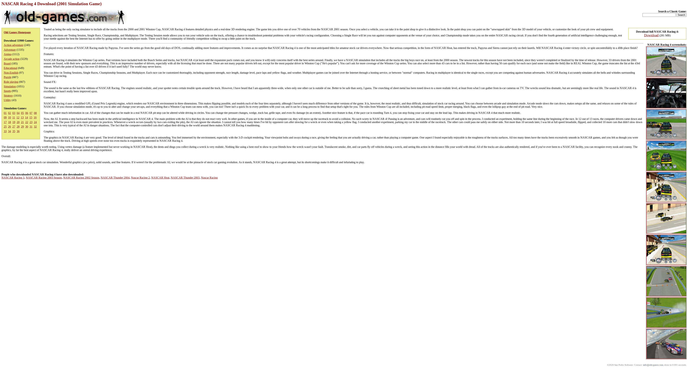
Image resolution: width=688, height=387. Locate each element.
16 (35, 117)
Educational (10, 68)
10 (9, 117)
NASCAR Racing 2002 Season (81, 177)
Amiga (7, 54)
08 (35, 112)
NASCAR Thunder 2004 (115, 177)
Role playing (11, 81)
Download (651, 35)
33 (5, 131)
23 (31, 122)
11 (13, 117)
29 (22, 126)
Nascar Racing (209, 177)
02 (9, 112)
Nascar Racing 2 (140, 177)
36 (18, 131)
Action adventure (13, 45)
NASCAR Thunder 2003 (185, 177)
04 (18, 112)
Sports (7, 90)
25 (5, 126)
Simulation (10, 86)
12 (17, 117)
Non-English (11, 72)
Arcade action (12, 58)
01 (5, 112)
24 (35, 122)
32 (35, 126)
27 (13, 126)
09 (5, 117)
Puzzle (7, 77)
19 (13, 122)
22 (26, 122)
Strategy (8, 95)
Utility (7, 100)
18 (9, 122)
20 (18, 122)
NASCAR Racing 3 (12, 177)
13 (22, 117)
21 (22, 122)
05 (22, 112)
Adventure (10, 49)
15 (30, 117)
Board (7, 63)
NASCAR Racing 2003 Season (44, 177)
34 (9, 131)
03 (13, 112)
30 (26, 126)
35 (13, 131)
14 (26, 117)
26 (9, 126)
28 (18, 126)
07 (31, 112)
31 (31, 126)
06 (26, 112)
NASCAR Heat (160, 177)
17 (5, 122)
